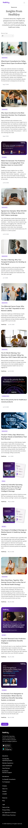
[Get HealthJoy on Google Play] (7, 749)
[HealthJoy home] (6, 3)
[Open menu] (24, 2)
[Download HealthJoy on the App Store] (6, 745)
